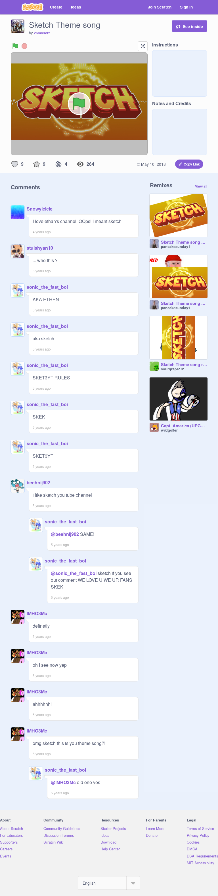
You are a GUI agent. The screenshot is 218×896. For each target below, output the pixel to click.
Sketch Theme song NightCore (184, 242)
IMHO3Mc (37, 613)
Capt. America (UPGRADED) (184, 425)
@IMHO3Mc (63, 782)
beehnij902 (38, 482)
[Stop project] (24, 46)
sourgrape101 (173, 368)
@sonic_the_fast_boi (74, 573)
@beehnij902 (65, 534)
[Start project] (15, 46)
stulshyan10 (40, 248)
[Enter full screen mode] (143, 46)
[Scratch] (32, 7)
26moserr (42, 32)
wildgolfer (169, 430)
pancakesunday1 (175, 246)
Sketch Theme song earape (184, 303)
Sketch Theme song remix (184, 364)
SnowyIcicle (40, 208)
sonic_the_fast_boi (47, 287)
